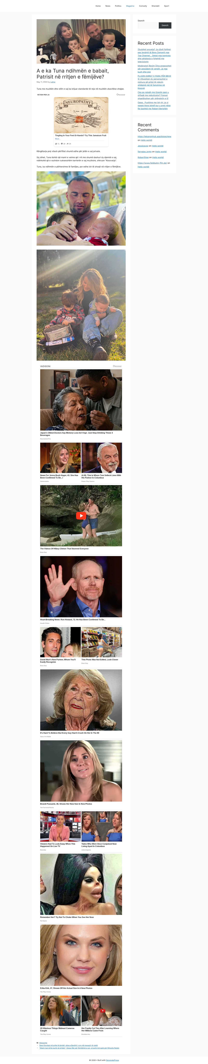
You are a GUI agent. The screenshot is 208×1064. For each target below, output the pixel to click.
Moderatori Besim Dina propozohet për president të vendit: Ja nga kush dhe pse (154, 69)
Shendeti (155, 6)
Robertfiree (143, 157)
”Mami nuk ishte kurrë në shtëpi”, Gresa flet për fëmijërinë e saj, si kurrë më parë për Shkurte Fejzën (79, 1048)
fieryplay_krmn (145, 151)
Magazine (130, 6)
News (107, 6)
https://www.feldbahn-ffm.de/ (152, 163)
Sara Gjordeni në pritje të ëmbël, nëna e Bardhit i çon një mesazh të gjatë (68, 1045)
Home (98, 6)
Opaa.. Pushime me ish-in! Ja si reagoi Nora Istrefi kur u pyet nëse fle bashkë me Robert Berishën (154, 105)
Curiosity (143, 6)
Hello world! (146, 140)
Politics (118, 6)
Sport (166, 6)
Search (141, 20)
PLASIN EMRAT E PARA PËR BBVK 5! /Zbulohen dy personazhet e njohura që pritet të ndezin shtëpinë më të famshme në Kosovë (154, 82)
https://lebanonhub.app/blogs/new (154, 136)
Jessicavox (143, 146)
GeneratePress (112, 1060)
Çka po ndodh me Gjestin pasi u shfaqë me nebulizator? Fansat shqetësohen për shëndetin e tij (153, 95)
